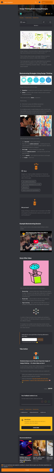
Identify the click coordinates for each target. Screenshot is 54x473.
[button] (51, 470)
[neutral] (45, 401)
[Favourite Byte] (47, 22)
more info (10, 466)
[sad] (42, 401)
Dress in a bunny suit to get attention (31, 190)
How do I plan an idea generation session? (39, 380)
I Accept (27, 470)
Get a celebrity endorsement (29, 181)
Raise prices (25, 187)
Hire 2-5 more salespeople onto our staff (31, 184)
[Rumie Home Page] (2, 2)
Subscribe (40, 339)
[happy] (49, 401)
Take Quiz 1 (36, 25)
